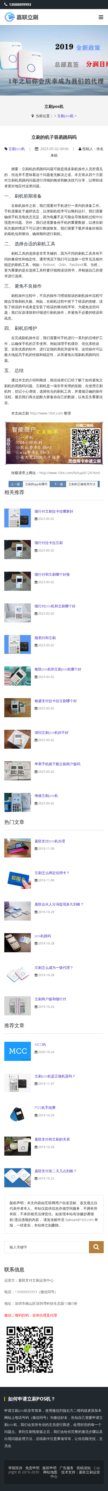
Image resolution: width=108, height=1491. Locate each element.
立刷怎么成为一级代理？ (54, 967)
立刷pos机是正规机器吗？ (55, 1076)
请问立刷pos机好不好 (52, 732)
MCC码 (40, 1044)
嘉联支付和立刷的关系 (52, 1139)
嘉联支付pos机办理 (50, 841)
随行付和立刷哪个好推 (52, 574)
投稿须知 (84, 1467)
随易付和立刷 (45, 637)
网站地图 (50, 1472)
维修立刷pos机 (46, 795)
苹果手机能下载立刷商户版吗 (57, 763)
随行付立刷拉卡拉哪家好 (54, 511)
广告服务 (67, 1467)
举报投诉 (15, 1467)
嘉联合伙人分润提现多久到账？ (59, 904)
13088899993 (20, 4)
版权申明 (49, 1467)
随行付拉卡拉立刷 (49, 542)
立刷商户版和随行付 (50, 999)
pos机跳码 (43, 935)
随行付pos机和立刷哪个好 (55, 606)
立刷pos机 (65, 115)
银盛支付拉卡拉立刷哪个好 (56, 700)
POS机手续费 (45, 1107)
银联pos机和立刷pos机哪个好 (58, 669)
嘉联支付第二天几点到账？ (56, 1170)
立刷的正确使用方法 (81, 484)
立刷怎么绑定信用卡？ (52, 872)
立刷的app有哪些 (36, 484)
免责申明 (32, 1467)
